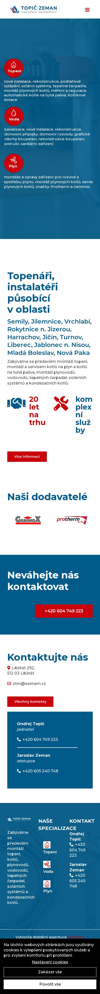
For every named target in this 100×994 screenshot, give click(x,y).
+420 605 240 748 (40, 771)
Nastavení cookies (50, 962)
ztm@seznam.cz (29, 683)
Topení (14, 71)
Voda (14, 119)
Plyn (13, 166)
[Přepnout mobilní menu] (87, 9)
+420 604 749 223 (40, 739)
